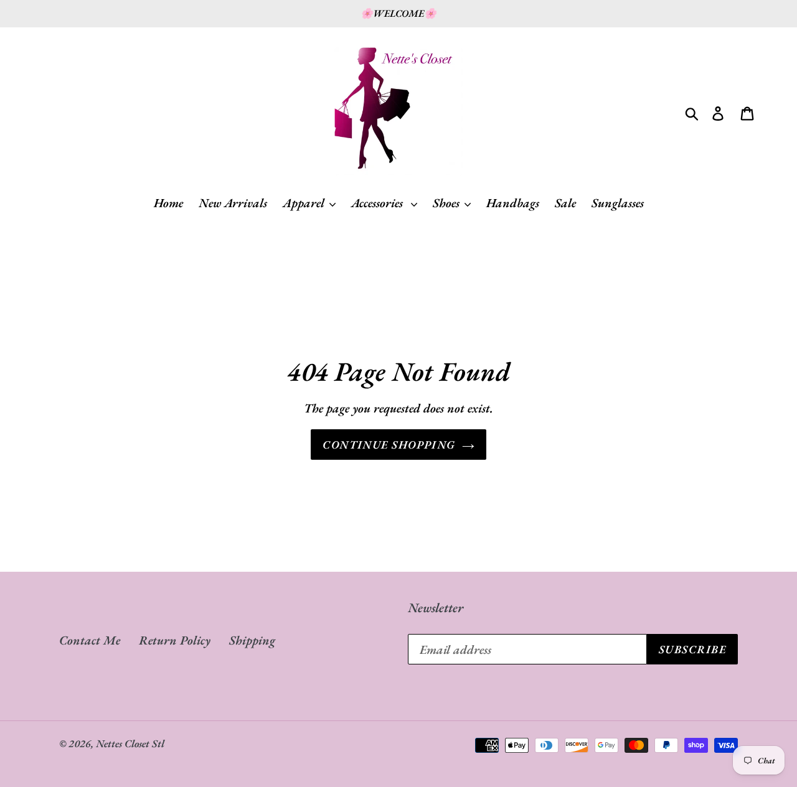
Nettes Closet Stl (130, 743)
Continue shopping (389, 444)
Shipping (252, 640)
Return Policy (174, 640)
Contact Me (89, 640)
